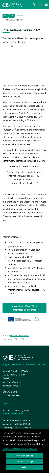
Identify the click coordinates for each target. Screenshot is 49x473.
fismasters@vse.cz (11, 385)
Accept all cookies (24, 455)
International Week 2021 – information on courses (24, 308)
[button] (33, 4)
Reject (25, 467)
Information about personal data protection (20, 448)
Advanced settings (24, 461)
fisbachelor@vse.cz (12, 382)
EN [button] (39, 4)
